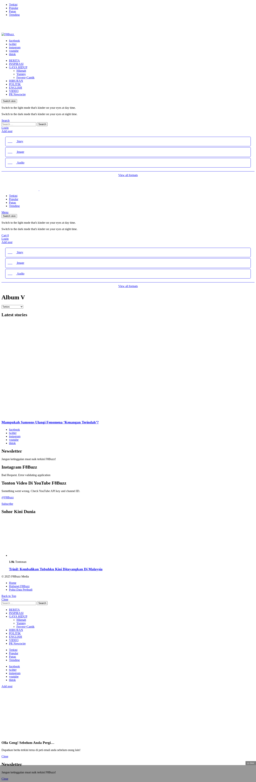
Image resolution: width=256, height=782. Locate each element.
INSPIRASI (16, 64)
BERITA (14, 60)
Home (12, 582)
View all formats (128, 175)
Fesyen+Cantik (25, 77)
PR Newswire (17, 94)
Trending (14, 14)
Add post (6, 131)
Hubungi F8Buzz (19, 586)
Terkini (13, 4)
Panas (12, 11)
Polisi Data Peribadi (20, 589)
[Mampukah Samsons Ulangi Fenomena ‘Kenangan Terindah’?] (128, 369)
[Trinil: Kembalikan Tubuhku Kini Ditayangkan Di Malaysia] (132, 537)
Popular (13, 8)
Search (42, 124)
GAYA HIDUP (18, 67)
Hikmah (21, 70)
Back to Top (8, 596)
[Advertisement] (68, 773)
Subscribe (7, 503)
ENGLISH (15, 87)
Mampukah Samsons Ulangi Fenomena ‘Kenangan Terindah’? (50, 422)
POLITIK (15, 84)
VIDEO (14, 91)
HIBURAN (16, 80)
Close (4, 599)
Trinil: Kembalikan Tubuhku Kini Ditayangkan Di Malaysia (56, 569)
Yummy (21, 74)
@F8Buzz (7, 497)
